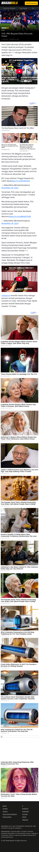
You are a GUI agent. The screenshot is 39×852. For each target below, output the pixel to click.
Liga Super (23, 8)
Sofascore (6, 295)
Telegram (25, 820)
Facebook (25, 809)
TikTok (24, 817)
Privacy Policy (7, 817)
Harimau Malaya (9, 8)
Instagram (25, 811)
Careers (5, 811)
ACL (33, 8)
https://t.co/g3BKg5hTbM (20, 216)
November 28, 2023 (10, 188)
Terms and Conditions (10, 814)
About (5, 806)
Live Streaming (31, 3)
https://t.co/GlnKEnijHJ (20, 181)
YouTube (25, 814)
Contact (5, 809)
